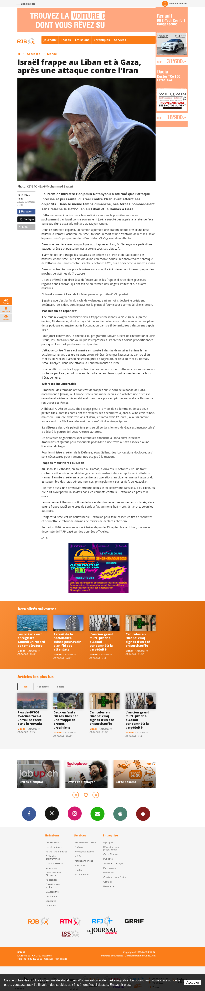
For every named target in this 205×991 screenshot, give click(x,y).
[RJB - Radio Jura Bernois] (38, 921)
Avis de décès (81, 874)
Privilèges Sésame (84, 851)
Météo (77, 856)
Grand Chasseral (54, 863)
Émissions (82, 40)
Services (120, 40)
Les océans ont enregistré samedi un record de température (31, 640)
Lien (24, 226)
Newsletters (97, 814)
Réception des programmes (111, 848)
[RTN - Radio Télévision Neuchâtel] (70, 921)
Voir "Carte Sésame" (86, 774)
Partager (26, 211)
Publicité (108, 858)
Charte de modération (115, 877)
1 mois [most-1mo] (60, 686)
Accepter (192, 982)
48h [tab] (25, 686)
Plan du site (61, 959)
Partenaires (109, 868)
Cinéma (78, 847)
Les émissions (53, 842)
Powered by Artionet (112, 955)
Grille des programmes (53, 857)
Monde (52, 54)
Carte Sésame (110, 854)
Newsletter (109, 886)
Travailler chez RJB (113, 863)
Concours (51, 905)
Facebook (29, 814)
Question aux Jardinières (53, 885)
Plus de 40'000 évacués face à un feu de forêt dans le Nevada (29, 718)
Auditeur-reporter (178, 3)
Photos (66, 40)
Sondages (51, 901)
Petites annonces (83, 860)
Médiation (108, 872)
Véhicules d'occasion (85, 842)
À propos (108, 842)
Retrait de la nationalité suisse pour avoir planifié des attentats (67, 642)
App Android (143, 814)
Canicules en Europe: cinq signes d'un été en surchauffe (138, 640)
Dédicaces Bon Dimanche (53, 873)
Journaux (50, 40)
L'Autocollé (51, 896)
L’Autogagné (52, 891)
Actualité (33, 54)
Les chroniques (54, 847)
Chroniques (102, 40)
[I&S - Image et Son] (70, 934)
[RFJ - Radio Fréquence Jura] (102, 921)
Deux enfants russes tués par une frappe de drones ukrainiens (65, 720)
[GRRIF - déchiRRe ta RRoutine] (133, 921)
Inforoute (79, 865)
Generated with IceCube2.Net (140, 955)
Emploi (78, 870)
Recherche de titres (56, 851)
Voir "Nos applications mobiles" (135, 774)
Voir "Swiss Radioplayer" (38, 774)
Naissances (51, 879)
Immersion (51, 868)
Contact (107, 881)
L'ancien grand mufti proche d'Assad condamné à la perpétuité (101, 642)
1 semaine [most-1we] (43, 686)
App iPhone (120, 814)
